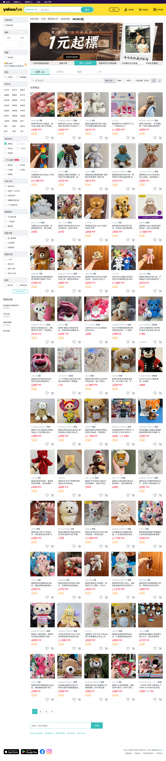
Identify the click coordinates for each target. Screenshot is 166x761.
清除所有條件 (20, 291)
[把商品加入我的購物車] (52, 137)
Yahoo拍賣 (12, 9)
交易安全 (159, 753)
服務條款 (128, 753)
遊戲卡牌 (63, 63)
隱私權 (137, 753)
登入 (114, 9)
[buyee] (15, 64)
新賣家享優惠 (152, 63)
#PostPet (71, 733)
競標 (79, 71)
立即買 (59, 71)
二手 (99, 71)
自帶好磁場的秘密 (41, 63)
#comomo (81, 733)
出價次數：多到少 (142, 80)
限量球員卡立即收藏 (107, 63)
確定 (21, 44)
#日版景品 (49, 733)
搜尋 (97, 725)
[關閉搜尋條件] (35, 9)
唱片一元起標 (85, 63)
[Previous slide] (59, 104)
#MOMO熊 (60, 733)
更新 (160, 750)
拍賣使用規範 (148, 753)
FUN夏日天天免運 (129, 63)
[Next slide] (80, 104)
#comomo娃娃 (36, 733)
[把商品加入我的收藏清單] (47, 137)
